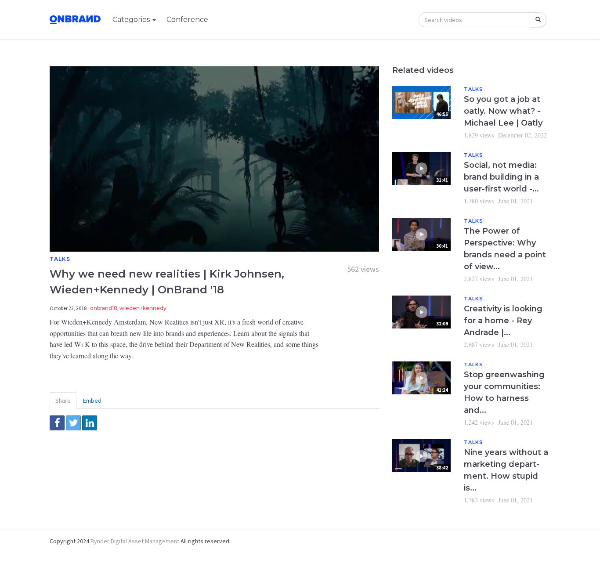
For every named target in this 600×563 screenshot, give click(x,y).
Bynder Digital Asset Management (134, 541)
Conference (187, 19)
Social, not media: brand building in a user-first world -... (501, 177)
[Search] (538, 19)
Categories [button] (132, 19)
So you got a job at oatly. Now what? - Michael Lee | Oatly (503, 111)
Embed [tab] (92, 400)
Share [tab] (63, 400)
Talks (60, 259)
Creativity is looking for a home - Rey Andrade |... (503, 320)
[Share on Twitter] (73, 422)
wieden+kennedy (142, 308)
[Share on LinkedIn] (89, 422)
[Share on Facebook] (57, 422)
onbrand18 (103, 308)
